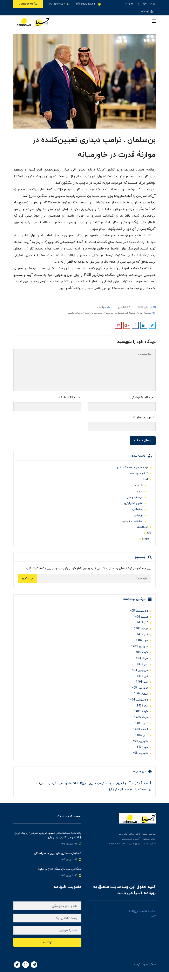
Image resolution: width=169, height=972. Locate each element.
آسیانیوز (142, 783)
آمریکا (41, 783)
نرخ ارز (113, 789)
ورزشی (138, 515)
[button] (146, 3)
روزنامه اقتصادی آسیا (72, 783)
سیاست (101, 307)
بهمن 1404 (141, 694)
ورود (128, 4)
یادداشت (142, 527)
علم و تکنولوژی (133, 503)
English (146, 539)
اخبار (145, 479)
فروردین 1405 (139, 688)
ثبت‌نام (145, 11)
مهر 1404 (142, 641)
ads (148, 533)
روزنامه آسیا (143, 789)
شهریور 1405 (139, 753)
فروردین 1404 (139, 670)
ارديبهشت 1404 (138, 700)
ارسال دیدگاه (142, 440)
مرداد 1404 (141, 658)
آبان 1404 (141, 735)
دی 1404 (142, 747)
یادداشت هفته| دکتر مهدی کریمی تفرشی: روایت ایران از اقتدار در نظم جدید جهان (47, 835)
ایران (91, 783)
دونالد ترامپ (75, 313)
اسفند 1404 (140, 617)
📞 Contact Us (28, 4)
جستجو (27, 578)
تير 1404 (142, 676)
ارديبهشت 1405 (138, 611)
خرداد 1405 (141, 711)
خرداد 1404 (141, 652)
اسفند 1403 (140, 729)
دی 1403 (142, 706)
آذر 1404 (142, 664)
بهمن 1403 (141, 629)
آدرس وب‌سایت (144, 417)
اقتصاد (138, 485)
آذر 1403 (142, 623)
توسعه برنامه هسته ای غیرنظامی (132, 313)
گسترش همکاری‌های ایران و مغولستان (57, 853)
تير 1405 (142, 635)
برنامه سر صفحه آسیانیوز (131, 468)
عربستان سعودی (103, 313)
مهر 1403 (142, 682)
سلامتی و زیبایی (132, 521)
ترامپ (52, 783)
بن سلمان (87, 313)
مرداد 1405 (141, 717)
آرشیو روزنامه (139, 474)
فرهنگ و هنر (135, 497)
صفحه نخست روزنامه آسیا (142, 913)
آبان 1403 (141, 723)
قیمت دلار (126, 789)
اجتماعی (137, 509)
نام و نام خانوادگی (143, 397)
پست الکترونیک (70, 397)
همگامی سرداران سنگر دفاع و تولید (59, 869)
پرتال (130, 964)
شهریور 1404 (139, 741)
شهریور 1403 (139, 646)
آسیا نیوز (122, 783)
